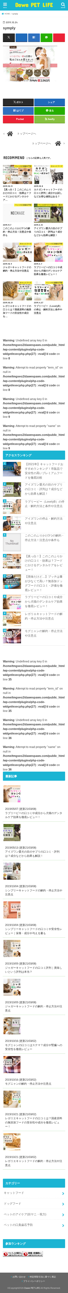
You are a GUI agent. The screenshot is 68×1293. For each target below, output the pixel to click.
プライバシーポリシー (34, 1281)
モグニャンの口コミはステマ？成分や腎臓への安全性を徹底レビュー (33, 1045)
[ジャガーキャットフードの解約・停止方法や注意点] (13, 995)
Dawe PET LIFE (34, 4)
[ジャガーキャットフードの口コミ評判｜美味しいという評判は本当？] (13, 957)
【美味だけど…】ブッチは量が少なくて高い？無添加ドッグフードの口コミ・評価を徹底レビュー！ (44, 583)
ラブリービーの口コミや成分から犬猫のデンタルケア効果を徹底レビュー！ (44, 601)
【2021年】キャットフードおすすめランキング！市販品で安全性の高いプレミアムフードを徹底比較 (44, 470)
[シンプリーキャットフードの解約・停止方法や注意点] (13, 879)
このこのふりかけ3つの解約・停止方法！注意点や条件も (44, 538)
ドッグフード (12, 1203)
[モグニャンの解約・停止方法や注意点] (13, 1073)
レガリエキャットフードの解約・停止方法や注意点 (44, 616)
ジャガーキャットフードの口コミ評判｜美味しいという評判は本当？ (33, 967)
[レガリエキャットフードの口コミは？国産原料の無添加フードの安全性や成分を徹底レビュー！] (13, 1107)
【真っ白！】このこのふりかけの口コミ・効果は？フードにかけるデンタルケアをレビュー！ (44, 563)
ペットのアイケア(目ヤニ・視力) (25, 1214)
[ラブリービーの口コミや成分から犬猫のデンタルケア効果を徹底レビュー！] (13, 802)
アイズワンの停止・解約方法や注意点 (44, 521)
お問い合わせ (19, 1277)
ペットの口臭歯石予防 (18, 1224)
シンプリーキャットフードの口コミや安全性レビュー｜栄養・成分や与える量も (33, 929)
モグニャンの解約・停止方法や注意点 (44, 633)
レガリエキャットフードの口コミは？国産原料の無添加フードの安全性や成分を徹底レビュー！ (33, 1120)
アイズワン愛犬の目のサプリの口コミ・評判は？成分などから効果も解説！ (44, 489)
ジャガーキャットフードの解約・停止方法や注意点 (33, 1006)
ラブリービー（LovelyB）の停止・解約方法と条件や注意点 (44, 504)
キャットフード (14, 1192)
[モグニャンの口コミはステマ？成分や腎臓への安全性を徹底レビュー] (13, 1034)
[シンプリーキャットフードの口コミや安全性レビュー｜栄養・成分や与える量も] (13, 918)
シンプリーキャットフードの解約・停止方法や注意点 (33, 890)
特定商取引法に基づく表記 (43, 1277)
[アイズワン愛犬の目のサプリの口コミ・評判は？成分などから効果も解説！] (13, 841)
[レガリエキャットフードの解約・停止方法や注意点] (13, 1150)
